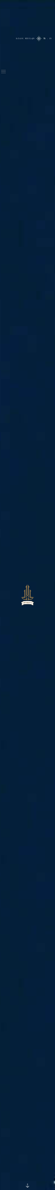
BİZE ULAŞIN (29, 39)
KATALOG (19, 39)
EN (50, 39)
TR (44, 39)
